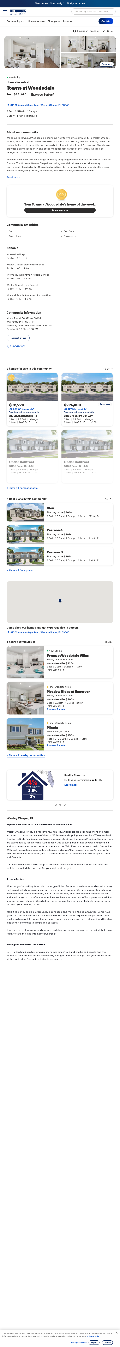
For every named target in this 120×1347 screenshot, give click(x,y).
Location (68, 21)
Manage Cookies (79, 1342)
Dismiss (107, 1342)
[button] (105, 21)
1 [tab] (56, 805)
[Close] (117, 1332)
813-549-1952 (17, 346)
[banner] (60, 3)
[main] (60, 686)
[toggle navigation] (5, 11)
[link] (32, 52)
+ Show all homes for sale (22, 488)
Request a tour (18, 337)
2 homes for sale (56, 709)
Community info (16, 21)
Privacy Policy (94, 1336)
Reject (94, 1342)
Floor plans (54, 21)
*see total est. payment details (24, 410)
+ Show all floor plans (20, 570)
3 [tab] (65, 805)
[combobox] (93, 11)
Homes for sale (36, 21)
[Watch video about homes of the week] (60, 194)
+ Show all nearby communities (26, 755)
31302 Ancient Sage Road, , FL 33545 (39, 105)
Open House (105, 404)
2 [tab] (60, 805)
